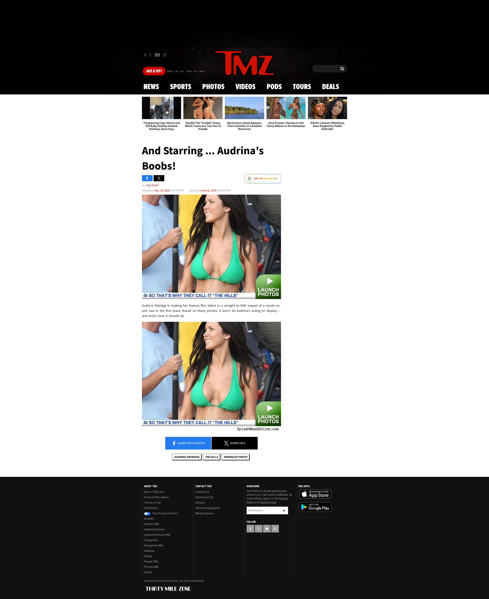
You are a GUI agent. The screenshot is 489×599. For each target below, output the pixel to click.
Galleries (149, 550)
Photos (213, 87)
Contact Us (202, 491)
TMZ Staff (152, 185)
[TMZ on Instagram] (164, 55)
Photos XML (151, 566)
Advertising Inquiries (207, 508)
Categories (151, 540)
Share (191, 443)
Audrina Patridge (186, 457)
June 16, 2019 (208, 190)
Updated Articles (154, 529)
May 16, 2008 (162, 190)
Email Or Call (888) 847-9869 (186, 71)
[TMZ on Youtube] (157, 55)
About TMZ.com (154, 491)
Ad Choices (151, 508)
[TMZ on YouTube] (267, 528)
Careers (200, 502)
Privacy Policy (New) (156, 497)
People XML (151, 561)
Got (154, 71)
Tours (302, 87)
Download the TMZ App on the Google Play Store (315, 507)
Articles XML (151, 524)
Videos (245, 87)
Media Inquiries (204, 513)
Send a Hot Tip (204, 497)
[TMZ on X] (150, 55)
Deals (330, 87)
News (151, 87)
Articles (149, 518)
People (148, 556)
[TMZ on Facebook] (145, 55)
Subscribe (284, 510)
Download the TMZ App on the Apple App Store (315, 494)
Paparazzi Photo (235, 457)
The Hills (211, 457)
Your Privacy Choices (164, 513)
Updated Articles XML (157, 534)
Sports (180, 87)
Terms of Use (152, 502)
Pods (274, 87)
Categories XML (154, 545)
